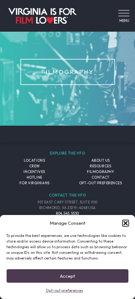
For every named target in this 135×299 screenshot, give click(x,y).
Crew (34, 166)
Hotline (34, 177)
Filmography (100, 172)
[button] (125, 223)
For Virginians (34, 183)
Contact (101, 177)
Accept (67, 276)
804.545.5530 (67, 213)
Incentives (34, 172)
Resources (100, 166)
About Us (100, 160)
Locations (34, 160)
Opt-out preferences (64, 290)
